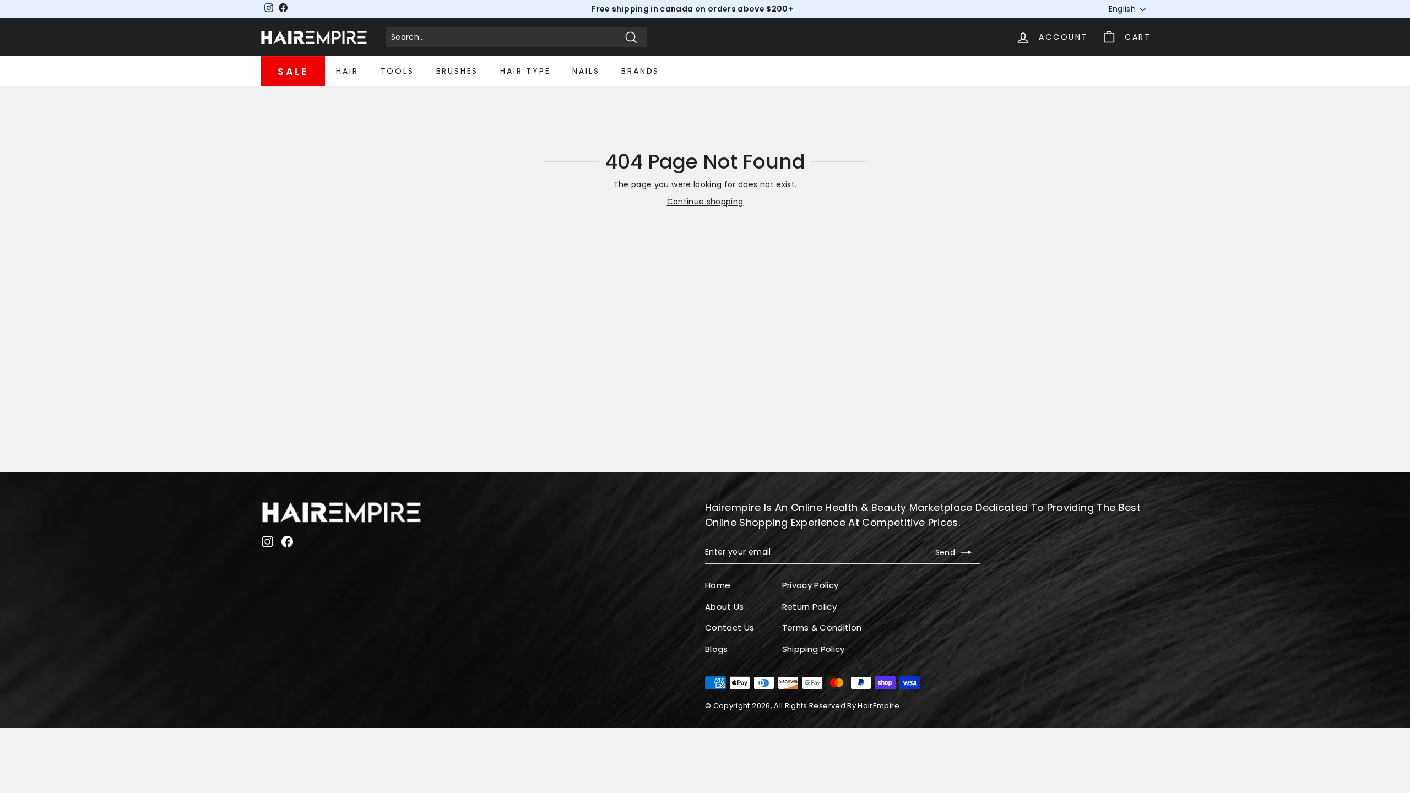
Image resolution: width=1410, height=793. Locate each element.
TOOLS (397, 71)
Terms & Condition (822, 627)
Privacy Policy (810, 585)
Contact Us (730, 627)
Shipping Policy (813, 649)
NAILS (585, 71)
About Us (724, 606)
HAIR (347, 71)
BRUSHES (457, 71)
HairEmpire (878, 705)
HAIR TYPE (525, 71)
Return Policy (809, 606)
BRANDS (640, 71)
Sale (293, 71)
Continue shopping (705, 201)
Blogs (716, 649)
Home (717, 585)
